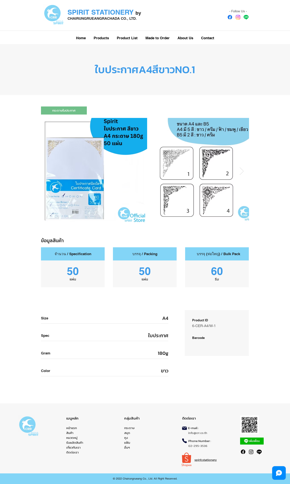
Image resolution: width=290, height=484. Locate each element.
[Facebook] (230, 17)
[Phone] (184, 440)
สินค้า (69, 432)
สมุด (127, 432)
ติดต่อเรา (72, 452)
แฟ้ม (127, 442)
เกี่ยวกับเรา (73, 447)
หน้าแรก (71, 427)
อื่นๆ (127, 447)
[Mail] (184, 428)
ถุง (126, 437)
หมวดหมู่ (71, 437)
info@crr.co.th (197, 432)
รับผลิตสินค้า (74, 442)
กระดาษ (129, 427)
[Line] (246, 17)
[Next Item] (241, 171)
